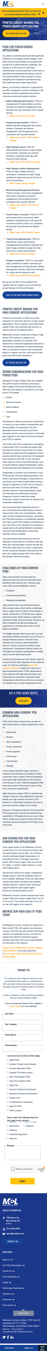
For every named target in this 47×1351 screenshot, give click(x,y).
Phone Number (11, 1045)
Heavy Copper (29, 116)
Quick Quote (23, 700)
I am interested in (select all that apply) (23, 1055)
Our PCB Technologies (12, 1265)
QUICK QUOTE (9, 1348)
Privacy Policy (17, 1329)
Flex (24, 137)
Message (10, 1145)
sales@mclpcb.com (15, 1233)
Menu (42, 1350)
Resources (7, 1299)
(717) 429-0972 (13, 1228)
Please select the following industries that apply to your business (22, 1119)
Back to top (23, 1313)
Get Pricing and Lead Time (16, 33)
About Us (7, 1260)
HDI (29, 137)
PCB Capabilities (10, 1277)
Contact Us (12, 1241)
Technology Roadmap (12, 1288)
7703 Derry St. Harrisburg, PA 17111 (13, 1221)
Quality (6, 1282)
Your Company (11, 1024)
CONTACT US (28, 1348)
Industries (7, 1294)
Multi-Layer (15, 116)
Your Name (9, 1013)
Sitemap (6, 1329)
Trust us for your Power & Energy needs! (22, 295)
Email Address (10, 1034)
